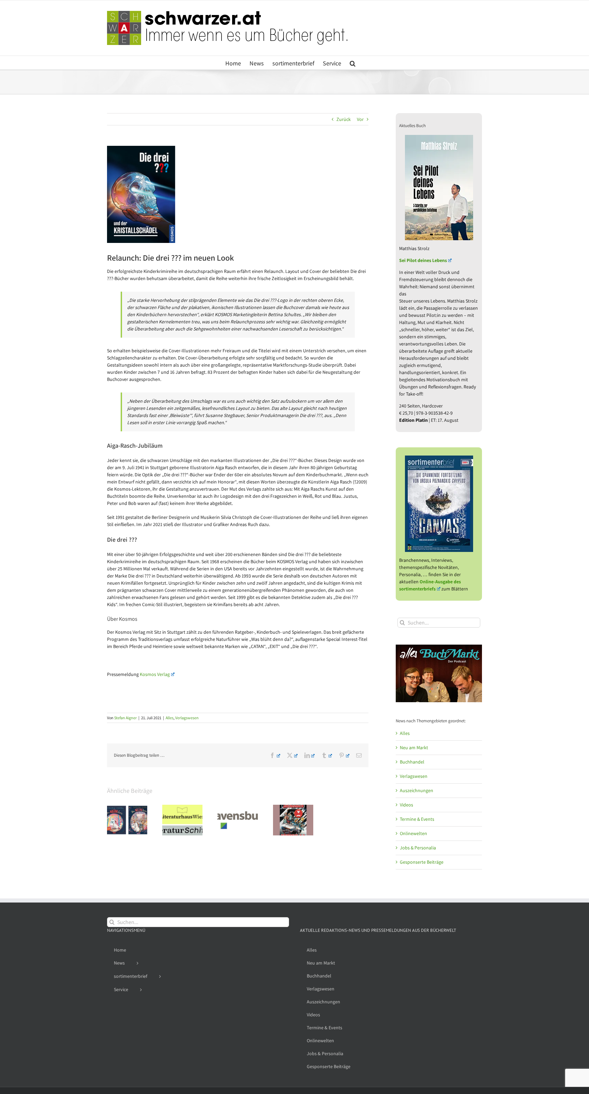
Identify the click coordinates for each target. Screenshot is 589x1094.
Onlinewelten (413, 833)
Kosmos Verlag (155, 674)
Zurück (343, 119)
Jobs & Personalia (418, 848)
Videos (406, 805)
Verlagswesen (187, 717)
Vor (360, 119)
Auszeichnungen (416, 790)
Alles (169, 717)
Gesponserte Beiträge (421, 862)
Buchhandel (412, 762)
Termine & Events (417, 819)
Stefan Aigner (125, 717)
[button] (353, 63)
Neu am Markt (414, 747)
